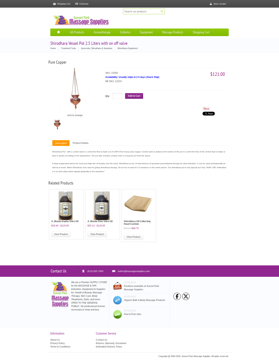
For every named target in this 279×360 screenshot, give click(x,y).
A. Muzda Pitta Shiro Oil (100, 221)
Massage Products (172, 32)
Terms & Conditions (60, 346)
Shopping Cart (201, 32)
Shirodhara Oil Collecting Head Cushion (137, 222)
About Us (55, 340)
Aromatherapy (102, 32)
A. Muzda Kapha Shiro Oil (64, 221)
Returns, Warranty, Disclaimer (111, 343)
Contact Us (101, 340)
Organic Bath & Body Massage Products (144, 300)
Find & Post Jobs (132, 314)
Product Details (80, 143)
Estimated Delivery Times (109, 346)
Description (61, 143)
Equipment (146, 32)
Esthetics (125, 32)
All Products (77, 32)
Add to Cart (134, 96)
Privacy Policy (57, 343)
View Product (61, 234)
